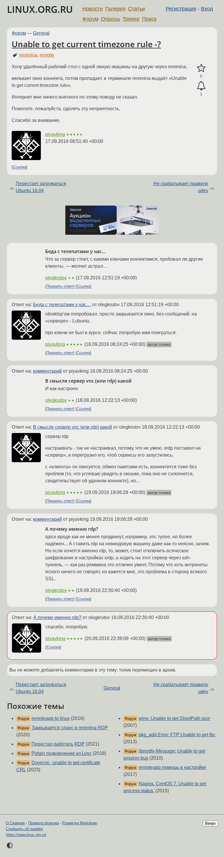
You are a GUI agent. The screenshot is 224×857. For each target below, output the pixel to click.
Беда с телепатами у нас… (62, 304)
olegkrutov (56, 277)
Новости (92, 9)
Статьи (136, 9)
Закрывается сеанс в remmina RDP (70, 727)
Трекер (131, 19)
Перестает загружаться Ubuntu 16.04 (41, 187)
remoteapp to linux (51, 718)
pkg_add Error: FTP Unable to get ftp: (177, 734)
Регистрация (181, 9)
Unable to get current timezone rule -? (86, 44)
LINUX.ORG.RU (40, 9)
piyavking (55, 134)
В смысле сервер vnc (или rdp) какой (72, 427)
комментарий (47, 371)
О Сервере (15, 823)
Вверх (210, 823)
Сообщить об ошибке (24, 829)
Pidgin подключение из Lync (62, 753)
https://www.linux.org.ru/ (26, 835)
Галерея (115, 9)
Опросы (110, 19)
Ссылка (19, 167)
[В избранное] (201, 68)
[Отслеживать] (201, 86)
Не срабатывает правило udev (180, 187)
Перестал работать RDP (58, 744)
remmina (28, 54)
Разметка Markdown (79, 823)
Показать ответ (59, 286)
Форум (90, 19)
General (41, 33)
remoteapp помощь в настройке (172, 767)
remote (47, 54)
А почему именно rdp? (57, 617)
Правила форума (43, 823)
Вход (207, 9)
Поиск (149, 19)
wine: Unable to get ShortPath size (174, 718)
